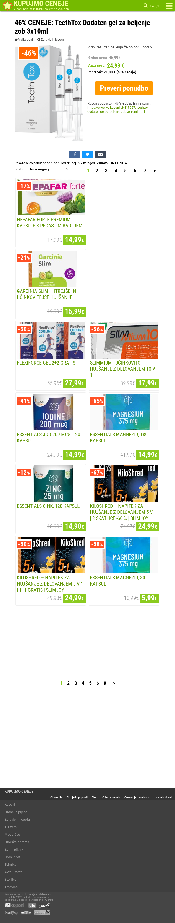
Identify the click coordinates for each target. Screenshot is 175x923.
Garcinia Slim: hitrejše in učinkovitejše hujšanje (46, 294)
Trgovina (11, 887)
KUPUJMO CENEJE (19, 791)
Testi (95, 797)
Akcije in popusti (77, 797)
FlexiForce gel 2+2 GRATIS (46, 363)
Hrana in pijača (16, 812)
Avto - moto (14, 872)
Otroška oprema (17, 842)
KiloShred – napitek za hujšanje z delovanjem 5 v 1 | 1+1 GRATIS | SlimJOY (50, 584)
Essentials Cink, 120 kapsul (48, 506)
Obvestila (56, 797)
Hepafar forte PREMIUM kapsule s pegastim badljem (49, 222)
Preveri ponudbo (124, 88)
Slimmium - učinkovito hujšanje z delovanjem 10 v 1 (122, 369)
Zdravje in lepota (52, 40)
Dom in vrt (12, 857)
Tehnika (10, 865)
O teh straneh (111, 797)
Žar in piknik (14, 850)
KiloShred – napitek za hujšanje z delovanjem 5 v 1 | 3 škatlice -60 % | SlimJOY (123, 512)
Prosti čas (12, 834)
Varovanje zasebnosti (137, 797)
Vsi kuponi (25, 40)
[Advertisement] (125, 247)
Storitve (10, 880)
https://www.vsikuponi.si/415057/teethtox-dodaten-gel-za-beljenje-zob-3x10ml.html (118, 110)
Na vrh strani (163, 797)
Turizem (11, 827)
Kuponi (10, 804)
